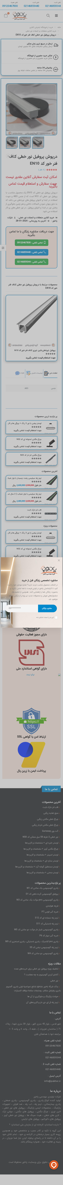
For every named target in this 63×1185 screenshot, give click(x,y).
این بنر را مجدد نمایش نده (45, 617)
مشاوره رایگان (47, 608)
